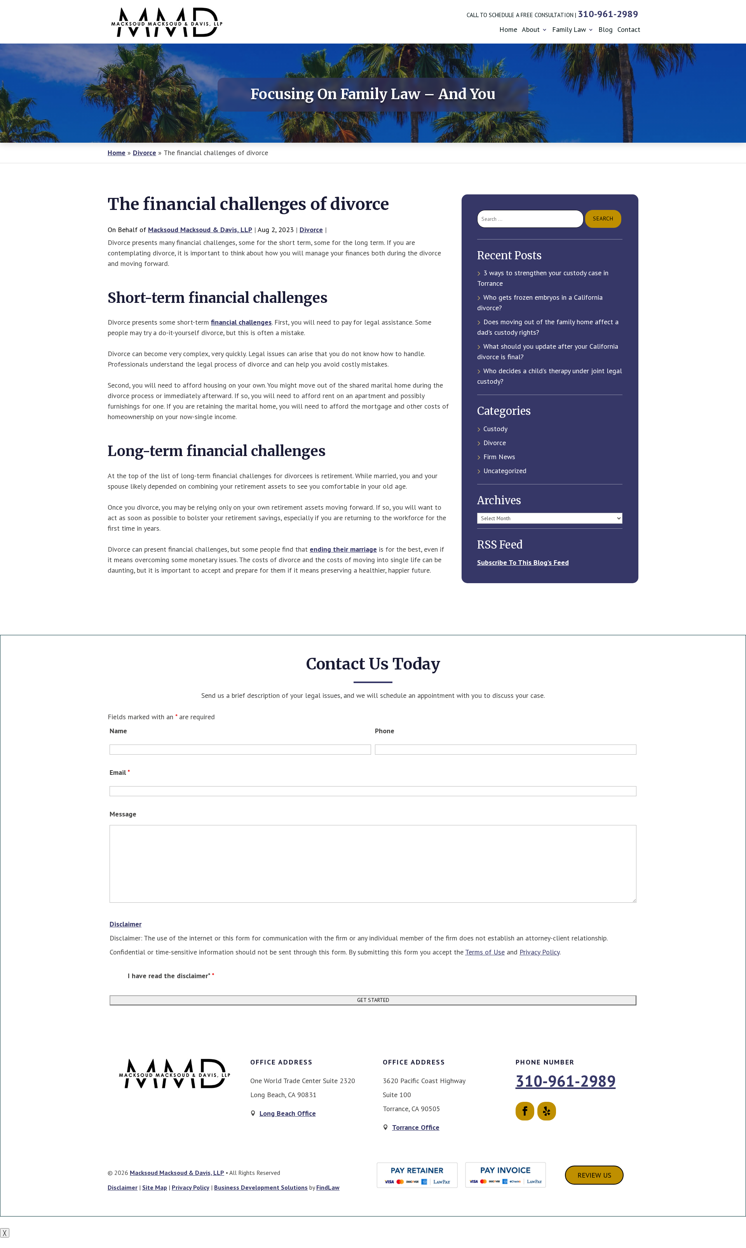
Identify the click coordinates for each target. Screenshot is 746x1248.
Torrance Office (415, 1127)
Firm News (499, 456)
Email (120, 772)
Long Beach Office (288, 1113)
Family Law (569, 29)
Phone (384, 730)
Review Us (594, 1175)
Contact (628, 29)
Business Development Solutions (261, 1187)
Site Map (154, 1187)
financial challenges (241, 322)
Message (123, 813)
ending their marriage (343, 549)
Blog (605, 29)
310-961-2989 (608, 14)
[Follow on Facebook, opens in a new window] (525, 1111)
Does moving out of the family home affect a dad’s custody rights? (548, 327)
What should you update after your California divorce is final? (547, 351)
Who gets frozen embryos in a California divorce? (540, 302)
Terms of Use (485, 951)
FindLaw (328, 1187)
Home (508, 29)
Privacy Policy (539, 951)
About (531, 29)
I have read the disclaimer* (171, 975)
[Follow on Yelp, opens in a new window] (546, 1111)
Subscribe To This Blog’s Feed (523, 562)
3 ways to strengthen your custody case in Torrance (542, 278)
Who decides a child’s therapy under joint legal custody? (549, 376)
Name (118, 730)
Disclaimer (125, 923)
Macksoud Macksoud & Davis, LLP (200, 229)
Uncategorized (504, 470)
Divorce (311, 229)
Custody (495, 428)
